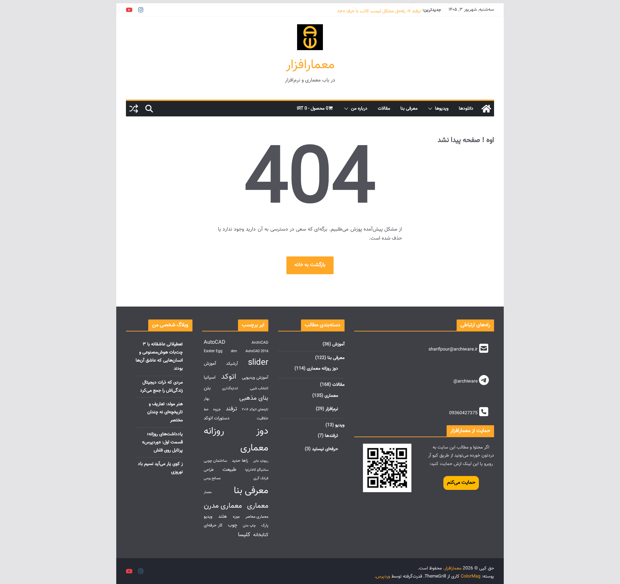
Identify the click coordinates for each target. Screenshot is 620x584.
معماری (331, 395)
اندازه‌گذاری (230, 388)
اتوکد (228, 377)
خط (206, 409)
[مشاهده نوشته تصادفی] (133, 108)
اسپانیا (209, 377)
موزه (236, 517)
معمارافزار (310, 65)
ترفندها (331, 435)
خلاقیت (262, 419)
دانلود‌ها (466, 108)
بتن (207, 388)
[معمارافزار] (486, 108)
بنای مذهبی (253, 398)
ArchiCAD (260, 343)
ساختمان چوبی (215, 461)
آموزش (338, 344)
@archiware (465, 381)
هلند (222, 516)
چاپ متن (249, 525)
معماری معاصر (256, 517)
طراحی (209, 470)
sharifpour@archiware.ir (453, 349)
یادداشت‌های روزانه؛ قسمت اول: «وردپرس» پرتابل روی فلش (162, 442)
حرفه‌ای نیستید (325, 449)
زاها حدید (240, 460)
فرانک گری (260, 478)
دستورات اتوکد (217, 418)
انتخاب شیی (259, 388)
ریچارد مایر (260, 461)
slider (258, 362)
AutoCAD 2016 (256, 351)
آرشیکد (232, 363)
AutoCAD (214, 342)
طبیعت (229, 469)
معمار (208, 492)
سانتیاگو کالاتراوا (256, 470)
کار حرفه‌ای (213, 525)
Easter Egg (213, 351)
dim (234, 351)
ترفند (231, 409)
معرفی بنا (409, 108)
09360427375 (463, 413)
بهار (207, 399)
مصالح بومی (212, 478)
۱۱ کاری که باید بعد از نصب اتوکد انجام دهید (382, 9)
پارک (264, 526)
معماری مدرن (223, 506)
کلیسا (244, 534)
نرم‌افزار (332, 409)
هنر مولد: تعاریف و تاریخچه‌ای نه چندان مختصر (165, 412)
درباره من (359, 108)
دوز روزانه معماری (322, 368)
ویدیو (340, 425)
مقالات (384, 108)
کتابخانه (260, 535)
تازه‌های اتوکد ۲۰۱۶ (255, 409)
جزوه (217, 409)
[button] (431, 108)
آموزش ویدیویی (255, 377)
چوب (232, 525)
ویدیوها (442, 108)
